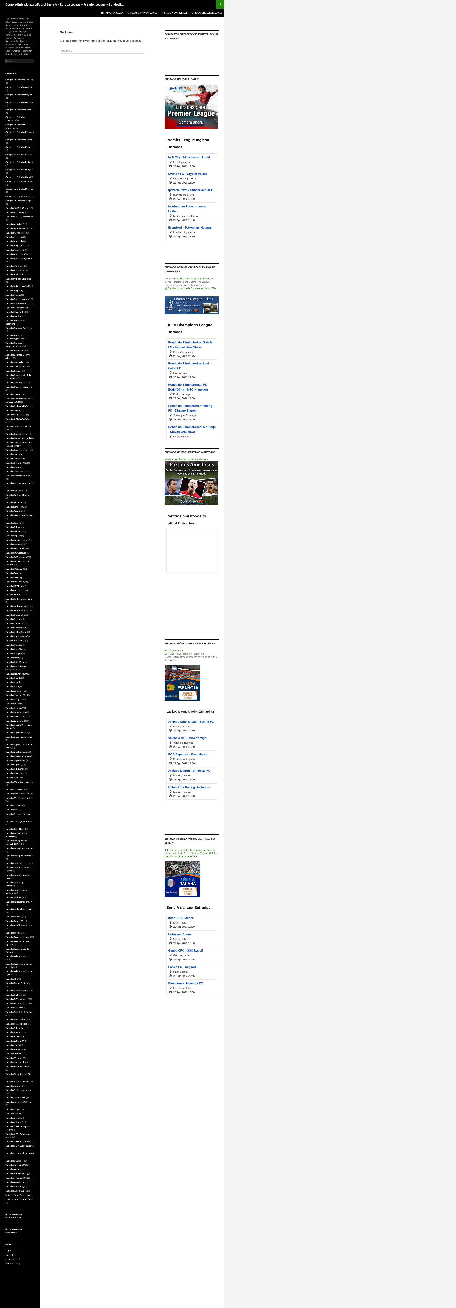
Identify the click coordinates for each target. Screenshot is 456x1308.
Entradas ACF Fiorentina (16, 228)
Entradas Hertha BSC (15, 640)
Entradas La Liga (12, 699)
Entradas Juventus (13, 691)
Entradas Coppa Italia (15, 458)
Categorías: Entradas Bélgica (18, 94)
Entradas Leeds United (15, 716)
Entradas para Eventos (15, 863)
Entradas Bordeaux (14, 316)
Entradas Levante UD (15, 720)
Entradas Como (12, 410)
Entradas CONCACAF (15, 414)
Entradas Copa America (16, 434)
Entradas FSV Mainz (14, 586)
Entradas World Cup (14, 1190)
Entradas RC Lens (13, 994)
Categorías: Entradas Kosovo (18, 181)
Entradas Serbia (12, 1045)
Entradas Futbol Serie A (16, 610)
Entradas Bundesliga (112, 13)
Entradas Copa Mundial (16, 450)
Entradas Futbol (12, 594)
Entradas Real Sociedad (16, 1023)
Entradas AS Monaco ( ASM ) (18, 258)
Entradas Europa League (16, 540)
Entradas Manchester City (17, 793)
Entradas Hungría (13, 653)
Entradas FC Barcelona (16, 557)
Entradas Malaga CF (14, 789)
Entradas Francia (13, 573)
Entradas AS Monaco (15, 254)
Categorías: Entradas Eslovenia (19, 132)
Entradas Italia (12, 686)
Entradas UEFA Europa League (207, 13)
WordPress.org (12, 1263)
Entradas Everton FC (15, 548)
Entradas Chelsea (13, 394)
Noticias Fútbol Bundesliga (17, 1195)
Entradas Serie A (12, 1049)
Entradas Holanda (13, 644)
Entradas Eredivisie (14, 511)
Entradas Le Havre (13, 703)
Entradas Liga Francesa (16, 752)
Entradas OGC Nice (14, 829)
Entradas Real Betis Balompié (18, 1012)
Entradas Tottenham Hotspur (18, 1090)
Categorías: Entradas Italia (17, 177)
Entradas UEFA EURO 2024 (18, 1141)
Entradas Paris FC (13, 897)
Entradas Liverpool (14, 773)
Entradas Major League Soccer (19, 781)
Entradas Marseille (14, 805)
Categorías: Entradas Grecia (18, 154)
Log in (8, 1250)
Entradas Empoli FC (14, 506)
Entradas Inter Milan (14, 662)
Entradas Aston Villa (14, 270)
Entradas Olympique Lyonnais (19, 848)
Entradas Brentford (14, 350)
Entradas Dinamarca (14, 490)
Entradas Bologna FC (15, 312)
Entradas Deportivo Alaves (17, 475)
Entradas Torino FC (14, 1085)
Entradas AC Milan (14, 224)
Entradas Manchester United (18, 798)
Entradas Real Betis (14, 1007)
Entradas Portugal (13, 932)
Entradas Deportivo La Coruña (19, 483)
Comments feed (12, 1259)
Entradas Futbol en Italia (16, 606)
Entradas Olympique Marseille (19, 855)
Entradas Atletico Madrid (17, 286)
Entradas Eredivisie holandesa (19, 515)
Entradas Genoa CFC (15, 615)
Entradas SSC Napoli (14, 1062)
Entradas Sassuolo (13, 1032)
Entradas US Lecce (13, 1160)
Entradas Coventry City (16, 463)
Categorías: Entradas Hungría (19, 169)
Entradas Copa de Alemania (18, 438)
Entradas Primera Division (17, 956)
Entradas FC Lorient (14, 568)
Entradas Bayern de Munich (18, 303)
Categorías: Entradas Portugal (19, 188)
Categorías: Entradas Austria (18, 87)
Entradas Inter (12, 657)
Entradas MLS (11, 809)
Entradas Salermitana (15, 1028)
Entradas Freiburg (13, 577)
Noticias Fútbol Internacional (19, 1199)
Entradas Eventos (13, 544)
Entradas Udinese (13, 1122)
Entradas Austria (13, 294)
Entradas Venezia (13, 1169)
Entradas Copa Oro (14, 454)
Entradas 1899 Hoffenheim (18, 208)
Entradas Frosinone (14, 581)
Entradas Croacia (13, 467)
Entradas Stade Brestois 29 (17, 1066)
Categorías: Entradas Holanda (19, 162)
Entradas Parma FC (14, 921)
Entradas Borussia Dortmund (19, 328)
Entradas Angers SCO (15, 245)
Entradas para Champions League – (193, 278)
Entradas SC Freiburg (15, 1036)
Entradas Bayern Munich (16, 307)
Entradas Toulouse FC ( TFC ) (18, 1102)
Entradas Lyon (12, 777)
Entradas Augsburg (14, 290)
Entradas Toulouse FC (15, 1097)
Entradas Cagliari (13, 370)
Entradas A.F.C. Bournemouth (19, 216)
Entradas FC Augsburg (15, 552)
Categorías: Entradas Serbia (18, 196)
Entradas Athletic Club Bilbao (19, 278)
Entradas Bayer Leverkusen (18, 299)
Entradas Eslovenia (14, 531)
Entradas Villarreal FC (15, 1178)
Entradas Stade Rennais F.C (17, 1074)
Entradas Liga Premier (15, 760)
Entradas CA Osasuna (15, 366)
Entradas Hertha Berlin (16, 636)
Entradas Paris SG (13, 916)
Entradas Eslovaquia (14, 527)
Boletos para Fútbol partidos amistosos (186, 459)
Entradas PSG (11, 978)
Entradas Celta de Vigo (15, 382)
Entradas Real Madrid (15, 1019)
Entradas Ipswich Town (16, 673)
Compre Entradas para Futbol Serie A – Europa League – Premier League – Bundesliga (64, 4)
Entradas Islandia (13, 682)
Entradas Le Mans (13, 708)
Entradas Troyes (12, 1109)
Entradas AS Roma (13, 266)
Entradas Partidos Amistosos (18, 925)
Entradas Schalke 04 (14, 1041)
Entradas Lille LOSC (14, 769)
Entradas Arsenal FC (14, 250)
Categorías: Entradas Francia (18, 147)
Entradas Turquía (13, 1113)
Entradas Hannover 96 (15, 627)
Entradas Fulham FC (14, 590)
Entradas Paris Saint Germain (18, 901)
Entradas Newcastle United (17, 814)
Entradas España (174, 650)
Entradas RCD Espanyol (16, 1003)
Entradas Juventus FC (15, 695)
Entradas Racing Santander (17, 983)
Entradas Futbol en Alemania (18, 598)
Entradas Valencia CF (15, 1165)
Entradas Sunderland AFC (17, 1081)
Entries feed (10, 1255)
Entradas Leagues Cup (15, 712)
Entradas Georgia (13, 619)
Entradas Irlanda (13, 678)
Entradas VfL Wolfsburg (16, 1173)
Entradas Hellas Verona (16, 632)
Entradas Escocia (13, 522)
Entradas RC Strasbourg (16, 999)
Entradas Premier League (174, 13)
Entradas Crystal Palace (16, 471)
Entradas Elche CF (13, 502)
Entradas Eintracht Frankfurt (18, 495)
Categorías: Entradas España (18, 139)
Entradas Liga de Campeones (18, 737)
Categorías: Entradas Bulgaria (19, 102)
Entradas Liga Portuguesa (17, 756)
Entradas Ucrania (13, 1118)
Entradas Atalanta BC (15, 274)
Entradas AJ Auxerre (14, 232)
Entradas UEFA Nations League (19, 1153)
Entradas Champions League (142, 13)
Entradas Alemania (14, 237)
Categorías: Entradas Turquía (19, 200)
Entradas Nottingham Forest (18, 821)
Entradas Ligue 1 (13, 764)
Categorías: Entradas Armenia (19, 79)
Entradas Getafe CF (14, 623)
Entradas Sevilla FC (14, 1053)
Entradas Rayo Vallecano (16, 990)
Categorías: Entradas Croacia (19, 109)
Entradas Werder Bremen (17, 1182)
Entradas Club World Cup (17, 406)
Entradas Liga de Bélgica (16, 732)
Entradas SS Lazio (13, 1058)
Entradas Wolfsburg (14, 1186)
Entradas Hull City (13, 649)
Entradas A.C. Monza (15, 212)
